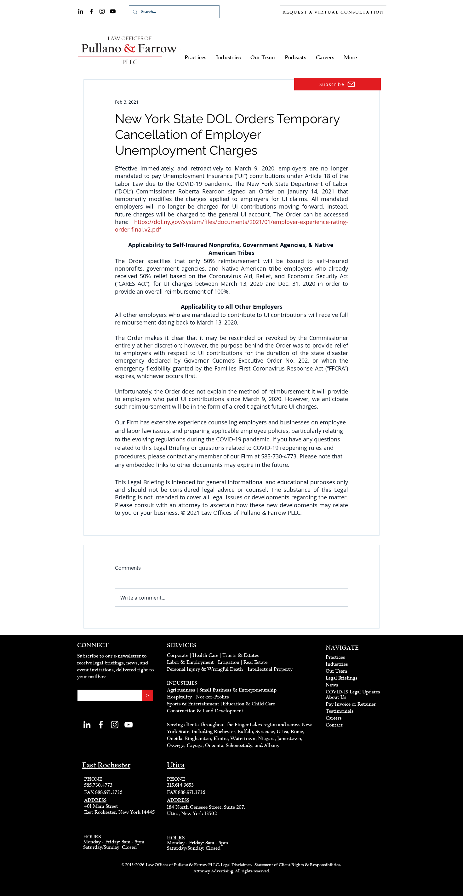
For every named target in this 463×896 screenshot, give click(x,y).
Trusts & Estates (240, 655)
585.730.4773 (98, 785)
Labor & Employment (190, 662)
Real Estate (255, 662)
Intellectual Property (270, 669)
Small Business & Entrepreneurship (238, 690)
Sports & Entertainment (193, 704)
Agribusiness (181, 690)
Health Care (205, 655)
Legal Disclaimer (236, 864)
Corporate (177, 655)
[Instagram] (102, 11)
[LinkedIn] (80, 11)
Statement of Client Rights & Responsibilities (297, 864)
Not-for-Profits (213, 697)
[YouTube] (112, 11)
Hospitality (179, 697)
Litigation (228, 662)
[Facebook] (91, 11)
